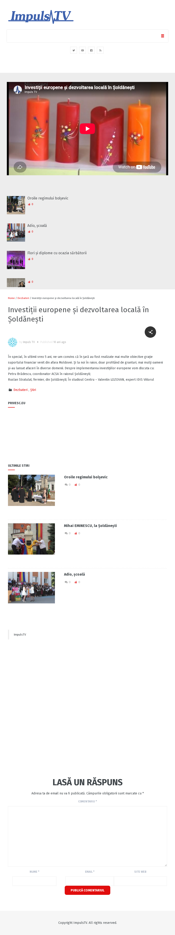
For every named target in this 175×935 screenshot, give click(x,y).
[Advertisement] (41, 687)
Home (11, 298)
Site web (140, 871)
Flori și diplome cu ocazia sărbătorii (57, 253)
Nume (34, 871)
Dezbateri (23, 298)
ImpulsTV (20, 634)
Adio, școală (37, 225)
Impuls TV (29, 342)
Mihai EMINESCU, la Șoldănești (90, 526)
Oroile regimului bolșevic (47, 198)
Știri (33, 390)
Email (89, 871)
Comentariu (87, 801)
